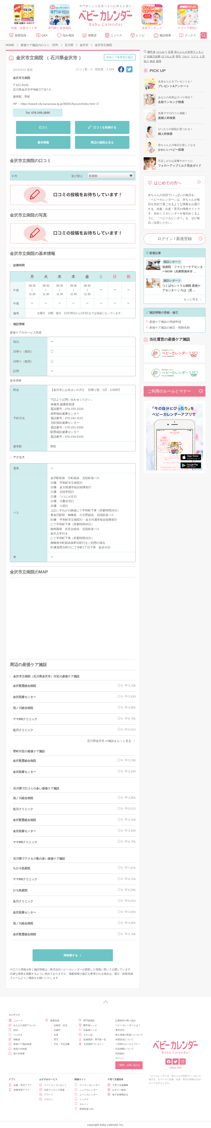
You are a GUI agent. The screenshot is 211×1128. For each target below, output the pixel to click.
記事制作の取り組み (125, 1020)
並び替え (77, 176)
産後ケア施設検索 (22, 1044)
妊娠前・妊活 (60, 1025)
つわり (186, 56)
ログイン (119, 1058)
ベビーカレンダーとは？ (127, 1025)
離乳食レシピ (90, 1025)
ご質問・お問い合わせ (128, 1065)
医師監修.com (87, 1109)
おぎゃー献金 (119, 1090)
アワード (48, 1094)
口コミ (43, 127)
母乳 (178, 56)
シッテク (84, 1099)
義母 (158, 61)
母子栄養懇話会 (120, 1094)
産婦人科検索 (20, 1049)
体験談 (92, 35)
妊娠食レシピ (90, 1030)
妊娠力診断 (154, 56)
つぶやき (17, 1034)
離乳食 (152, 51)
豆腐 (170, 51)
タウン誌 (88, 1034)
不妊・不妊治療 (62, 1044)
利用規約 (119, 1053)
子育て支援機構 (120, 1085)
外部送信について (124, 1039)
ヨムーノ (84, 1104)
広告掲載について (124, 1049)
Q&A (44, 35)
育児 (56, 1039)
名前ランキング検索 (54, 1090)
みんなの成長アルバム (24, 1025)
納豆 (152, 61)
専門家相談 (89, 1020)
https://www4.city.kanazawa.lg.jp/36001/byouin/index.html (58, 103)
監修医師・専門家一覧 (94, 1039)
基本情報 (43, 142)
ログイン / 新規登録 (174, 238)
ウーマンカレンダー (90, 1085)
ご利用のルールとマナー (169, 391)
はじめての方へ (167, 183)
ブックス (190, 35)
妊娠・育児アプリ (23, 1085)
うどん (195, 56)
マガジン (48, 1099)
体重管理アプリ (21, 1090)
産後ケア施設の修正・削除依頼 (169, 327)
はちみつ (161, 51)
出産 (56, 1034)
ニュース (116, 35)
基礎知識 (20, 35)
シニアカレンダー (89, 1090)
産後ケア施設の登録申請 (165, 321)
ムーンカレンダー (89, 1094)
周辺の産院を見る (102, 142)
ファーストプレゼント (55, 1085)
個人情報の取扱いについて (129, 1034)
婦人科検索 (19, 1053)
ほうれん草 (168, 56)
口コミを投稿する (104, 127)
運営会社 (119, 1030)
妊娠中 (57, 1030)
